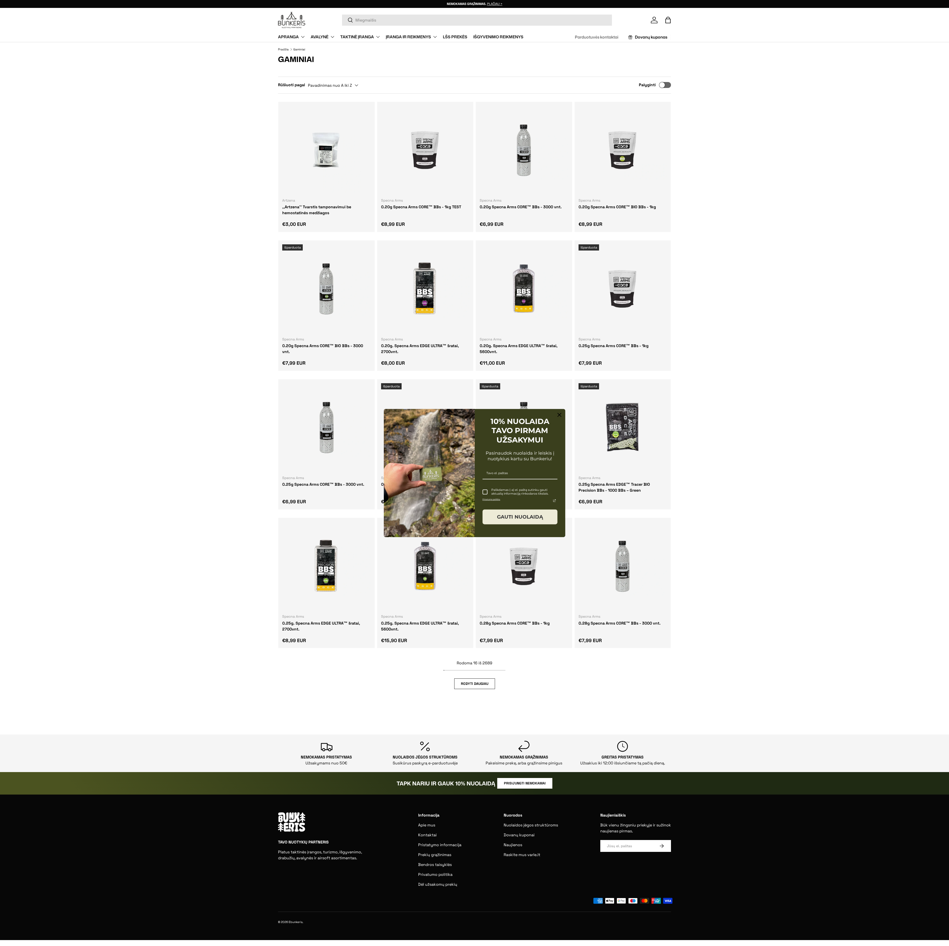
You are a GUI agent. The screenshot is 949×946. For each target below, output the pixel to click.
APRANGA (288, 37)
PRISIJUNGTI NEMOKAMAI (525, 783)
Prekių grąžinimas (434, 854)
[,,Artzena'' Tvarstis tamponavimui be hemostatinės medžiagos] (326, 150)
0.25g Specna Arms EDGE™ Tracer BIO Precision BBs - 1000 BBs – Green (614, 487)
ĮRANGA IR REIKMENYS (408, 37)
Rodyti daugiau (474, 683)
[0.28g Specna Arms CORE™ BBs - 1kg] (524, 566)
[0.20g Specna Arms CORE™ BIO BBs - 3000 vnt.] (326, 288)
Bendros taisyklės (435, 864)
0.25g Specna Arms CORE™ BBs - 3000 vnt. (323, 484)
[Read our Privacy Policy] (555, 501)
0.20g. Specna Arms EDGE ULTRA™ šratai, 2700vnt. (420, 348)
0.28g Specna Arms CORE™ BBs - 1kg (515, 623)
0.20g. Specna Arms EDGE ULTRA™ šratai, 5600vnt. (519, 348)
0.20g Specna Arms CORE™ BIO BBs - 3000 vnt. (322, 348)
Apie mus (426, 825)
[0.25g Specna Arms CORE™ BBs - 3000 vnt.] (326, 427)
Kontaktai (427, 835)
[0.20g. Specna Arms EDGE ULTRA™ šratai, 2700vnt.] (425, 288)
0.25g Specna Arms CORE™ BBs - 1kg (613, 345)
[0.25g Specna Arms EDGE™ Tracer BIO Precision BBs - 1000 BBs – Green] (623, 427)
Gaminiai (299, 49)
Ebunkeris (295, 922)
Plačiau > (494, 4)
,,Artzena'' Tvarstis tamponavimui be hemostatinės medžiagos (316, 209)
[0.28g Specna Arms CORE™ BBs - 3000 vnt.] (623, 566)
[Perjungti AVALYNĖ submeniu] (332, 37)
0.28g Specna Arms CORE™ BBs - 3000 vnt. (620, 623)
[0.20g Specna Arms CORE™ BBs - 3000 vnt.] (524, 150)
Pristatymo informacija (439, 844)
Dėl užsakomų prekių (437, 884)
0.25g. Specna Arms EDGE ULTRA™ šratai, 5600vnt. (420, 626)
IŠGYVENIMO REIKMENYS (498, 37)
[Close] (559, 415)
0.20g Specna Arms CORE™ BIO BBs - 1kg (617, 207)
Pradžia (283, 49)
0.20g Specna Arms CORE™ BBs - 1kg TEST (421, 207)
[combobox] (477, 20)
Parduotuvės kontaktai (596, 37)
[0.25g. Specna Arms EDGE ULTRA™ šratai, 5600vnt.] (425, 566)
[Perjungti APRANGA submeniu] (303, 37)
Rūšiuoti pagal (291, 84)
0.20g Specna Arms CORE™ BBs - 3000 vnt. (521, 207)
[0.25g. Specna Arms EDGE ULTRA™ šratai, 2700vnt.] (326, 566)
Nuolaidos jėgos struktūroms (531, 825)
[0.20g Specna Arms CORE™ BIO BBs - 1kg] (623, 150)
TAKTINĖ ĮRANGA (357, 37)
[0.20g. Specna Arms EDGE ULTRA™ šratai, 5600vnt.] (524, 288)
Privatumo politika (435, 874)
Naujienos (513, 844)
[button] (668, 20)
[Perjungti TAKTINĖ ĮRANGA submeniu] (378, 37)
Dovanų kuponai (519, 835)
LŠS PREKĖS (455, 37)
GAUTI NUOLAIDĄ (520, 517)
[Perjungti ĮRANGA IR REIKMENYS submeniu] (435, 37)
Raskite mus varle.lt (522, 854)
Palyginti (647, 84)
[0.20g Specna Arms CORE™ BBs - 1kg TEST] (425, 150)
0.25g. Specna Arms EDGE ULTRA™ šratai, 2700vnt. (321, 626)
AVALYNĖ (319, 37)
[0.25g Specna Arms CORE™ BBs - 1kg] (623, 288)
